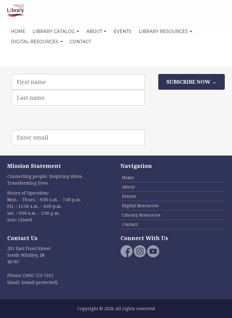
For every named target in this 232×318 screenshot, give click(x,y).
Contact (80, 41)
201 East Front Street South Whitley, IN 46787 (28, 255)
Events (122, 31)
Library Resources (164, 31)
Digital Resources (35, 41)
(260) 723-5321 (38, 275)
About (94, 31)
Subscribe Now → (191, 82)
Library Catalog (54, 31)
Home (18, 31)
